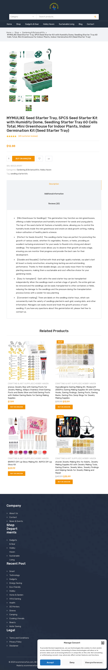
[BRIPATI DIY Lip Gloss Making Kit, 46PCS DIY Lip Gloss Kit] (30, 435)
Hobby (12, 591)
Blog (80, 24)
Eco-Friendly (15, 587)
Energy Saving (15, 583)
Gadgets (13, 579)
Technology (14, 575)
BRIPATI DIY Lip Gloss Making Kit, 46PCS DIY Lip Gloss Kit (30, 463)
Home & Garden (16, 595)
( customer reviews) (28, 136)
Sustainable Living (66, 24)
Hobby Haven (48, 24)
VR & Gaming (15, 599)
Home (9, 24)
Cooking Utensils (16, 618)
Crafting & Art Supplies (21, 383)
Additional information (54, 194)
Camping (13, 614)
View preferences (93, 662)
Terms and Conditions (19, 638)
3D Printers (14, 607)
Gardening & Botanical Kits (33, 32)
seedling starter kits (19, 174)
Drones (12, 610)
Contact (90, 24)
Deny (72, 662)
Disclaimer (13, 646)
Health (12, 603)
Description (54, 184)
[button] (102, 642)
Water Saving (15, 626)
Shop (18, 24)
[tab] (54, 185)
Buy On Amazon (23, 159)
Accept (50, 662)
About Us (13, 513)
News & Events (16, 521)
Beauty (12, 622)
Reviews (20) (54, 204)
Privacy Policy (15, 642)
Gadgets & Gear (32, 24)
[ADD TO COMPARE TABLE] (48, 158)
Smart (12, 571)
